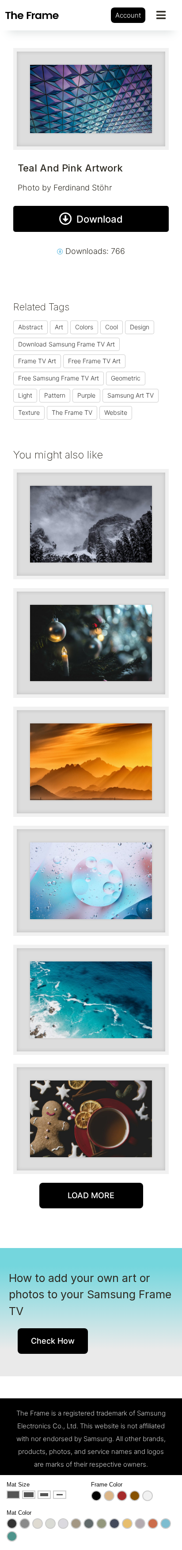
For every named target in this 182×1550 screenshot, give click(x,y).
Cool (111, 327)
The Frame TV (72, 412)
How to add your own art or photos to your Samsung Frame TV (90, 1294)
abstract (30, 327)
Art (59, 327)
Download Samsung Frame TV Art (66, 344)
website (115, 412)
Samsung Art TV (130, 395)
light (25, 395)
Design (139, 327)
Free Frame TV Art (94, 361)
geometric (125, 378)
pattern (54, 395)
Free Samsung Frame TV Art (58, 378)
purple (86, 395)
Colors (84, 327)
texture (29, 412)
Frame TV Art (37, 361)
